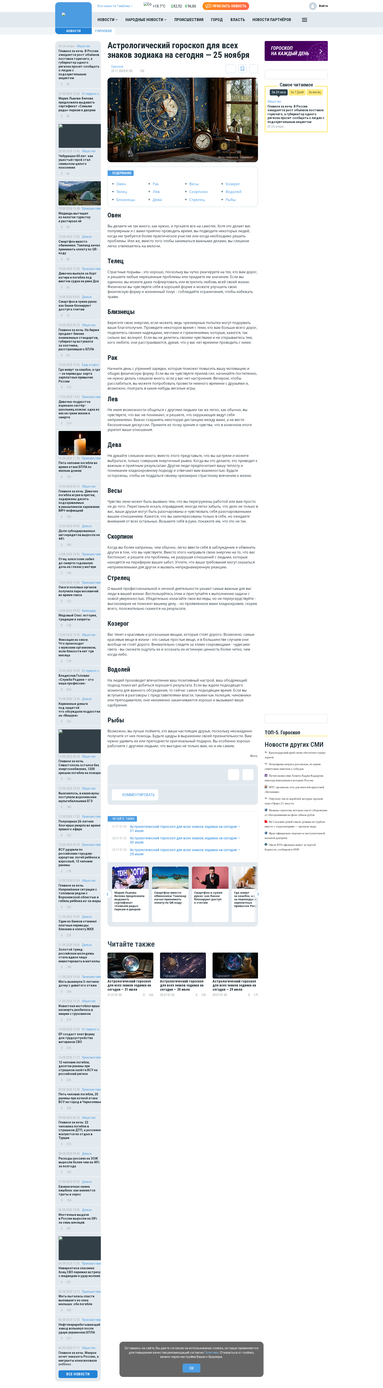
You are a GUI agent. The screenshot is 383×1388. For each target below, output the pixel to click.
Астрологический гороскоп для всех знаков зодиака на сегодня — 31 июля (129, 985)
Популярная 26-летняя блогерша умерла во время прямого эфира (79, 825)
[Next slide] (258, 894)
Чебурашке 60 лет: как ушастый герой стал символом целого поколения (76, 162)
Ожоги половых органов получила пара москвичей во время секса (78, 591)
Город (217, 19)
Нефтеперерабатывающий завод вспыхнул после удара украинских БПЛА (79, 1328)
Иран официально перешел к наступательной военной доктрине (295, 836)
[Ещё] (304, 20)
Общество (83, 46)
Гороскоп (103, 31)
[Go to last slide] (107, 894)
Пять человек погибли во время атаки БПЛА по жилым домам (78, 466)
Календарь (89, 610)
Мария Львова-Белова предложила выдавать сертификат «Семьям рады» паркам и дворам (77, 104)
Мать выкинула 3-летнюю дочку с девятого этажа (79, 983)
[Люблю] (146, 774)
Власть (238, 19)
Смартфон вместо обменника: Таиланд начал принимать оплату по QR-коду (79, 247)
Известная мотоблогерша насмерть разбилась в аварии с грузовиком (79, 1010)
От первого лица (91, 94)
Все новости (78, 1374)
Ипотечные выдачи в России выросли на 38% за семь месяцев (78, 1218)
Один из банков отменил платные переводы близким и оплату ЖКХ (78, 925)
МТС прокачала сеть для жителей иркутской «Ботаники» (294, 789)
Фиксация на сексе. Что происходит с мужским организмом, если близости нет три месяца (77, 647)
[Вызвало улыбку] (131, 774)
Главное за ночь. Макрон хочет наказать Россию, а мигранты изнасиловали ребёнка (79, 1358)
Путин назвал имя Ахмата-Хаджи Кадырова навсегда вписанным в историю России (294, 778)
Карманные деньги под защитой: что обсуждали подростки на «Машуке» (79, 709)
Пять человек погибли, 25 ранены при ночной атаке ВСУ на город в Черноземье (80, 1098)
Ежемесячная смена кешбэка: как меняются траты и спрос (77, 1190)
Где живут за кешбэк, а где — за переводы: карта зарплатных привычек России (79, 375)
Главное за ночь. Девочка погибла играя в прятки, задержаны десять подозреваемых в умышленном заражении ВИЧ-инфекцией (79, 501)
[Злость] (189, 774)
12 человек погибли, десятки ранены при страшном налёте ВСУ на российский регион (78, 1068)
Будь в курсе (90, 364)
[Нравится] (117, 774)
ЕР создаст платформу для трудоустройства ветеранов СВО (77, 1038)
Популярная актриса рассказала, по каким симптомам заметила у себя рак (292, 766)
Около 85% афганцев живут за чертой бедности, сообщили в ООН (290, 847)
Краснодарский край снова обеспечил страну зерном (295, 755)
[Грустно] (175, 774)
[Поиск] (320, 20)
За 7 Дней (297, 92)
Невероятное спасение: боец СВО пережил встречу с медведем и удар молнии (79, 1272)
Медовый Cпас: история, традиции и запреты (78, 617)
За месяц (315, 92)
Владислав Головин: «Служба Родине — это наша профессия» (76, 679)
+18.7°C (159, 6)
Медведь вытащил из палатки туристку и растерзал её (74, 217)
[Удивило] (160, 774)
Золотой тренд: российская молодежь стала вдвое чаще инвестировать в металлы (79, 955)
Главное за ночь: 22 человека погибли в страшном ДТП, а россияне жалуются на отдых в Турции (80, 1130)
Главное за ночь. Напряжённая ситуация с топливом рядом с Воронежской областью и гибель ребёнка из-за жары (80, 893)
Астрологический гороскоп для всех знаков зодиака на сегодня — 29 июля (234, 985)
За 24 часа (279, 92)
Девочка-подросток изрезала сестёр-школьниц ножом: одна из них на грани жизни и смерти (79, 409)
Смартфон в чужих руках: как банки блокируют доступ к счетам (78, 305)
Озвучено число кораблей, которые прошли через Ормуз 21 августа (294, 801)
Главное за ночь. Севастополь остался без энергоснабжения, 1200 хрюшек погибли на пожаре (80, 767)
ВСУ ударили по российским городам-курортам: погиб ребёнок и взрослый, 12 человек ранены (79, 857)
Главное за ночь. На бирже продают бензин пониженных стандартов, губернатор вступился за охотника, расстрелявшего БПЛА (79, 339)
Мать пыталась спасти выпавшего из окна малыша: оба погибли (76, 1300)
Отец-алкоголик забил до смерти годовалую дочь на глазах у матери (77, 563)
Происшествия (188, 19)
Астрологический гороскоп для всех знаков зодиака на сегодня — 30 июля (181, 985)
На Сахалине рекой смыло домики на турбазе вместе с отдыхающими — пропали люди (295, 824)
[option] (130, 980)
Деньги (87, 236)
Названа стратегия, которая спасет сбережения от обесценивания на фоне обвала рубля (296, 813)
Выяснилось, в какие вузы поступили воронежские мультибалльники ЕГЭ (79, 797)
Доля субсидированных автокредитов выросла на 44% (79, 534)
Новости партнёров (271, 19)
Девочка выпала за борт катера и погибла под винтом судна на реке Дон (79, 277)
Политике (211, 1352)
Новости (106, 19)
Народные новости (144, 19)
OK (191, 1368)
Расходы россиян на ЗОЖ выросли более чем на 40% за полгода (79, 1162)
